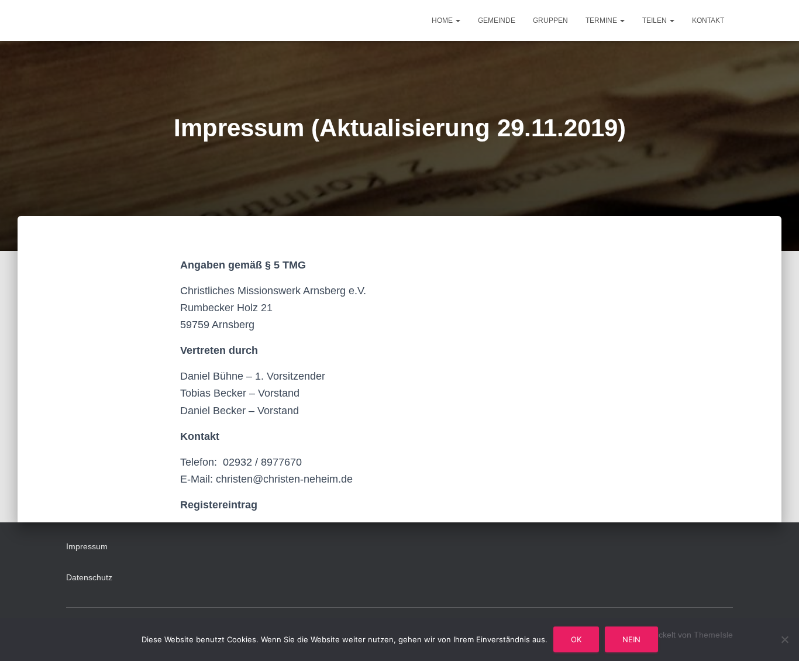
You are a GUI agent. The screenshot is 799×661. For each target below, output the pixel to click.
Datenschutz (89, 577)
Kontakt (708, 20)
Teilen (655, 20)
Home (443, 20)
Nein (631, 639)
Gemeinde (496, 20)
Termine (602, 20)
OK (576, 639)
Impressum (87, 546)
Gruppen (550, 20)
